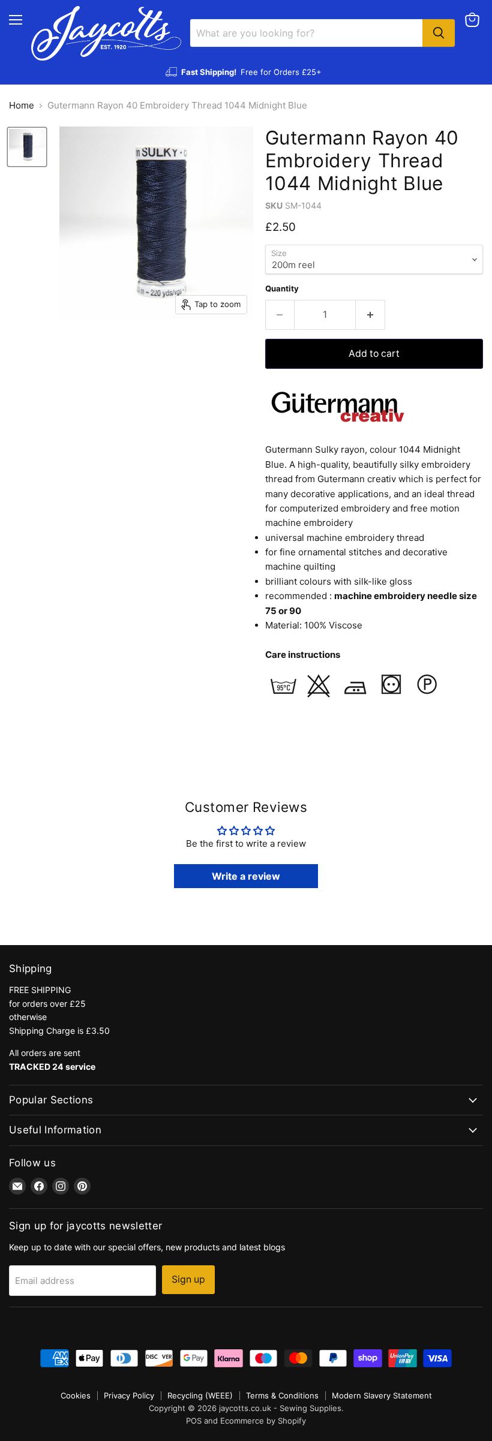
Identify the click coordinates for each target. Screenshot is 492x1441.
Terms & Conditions (282, 1395)
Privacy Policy (129, 1395)
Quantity (282, 288)
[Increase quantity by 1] (370, 315)
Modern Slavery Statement (382, 1395)
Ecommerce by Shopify (263, 1420)
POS (194, 1420)
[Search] (438, 33)
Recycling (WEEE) (200, 1395)
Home (21, 105)
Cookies (76, 1395)
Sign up (188, 1279)
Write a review (246, 876)
